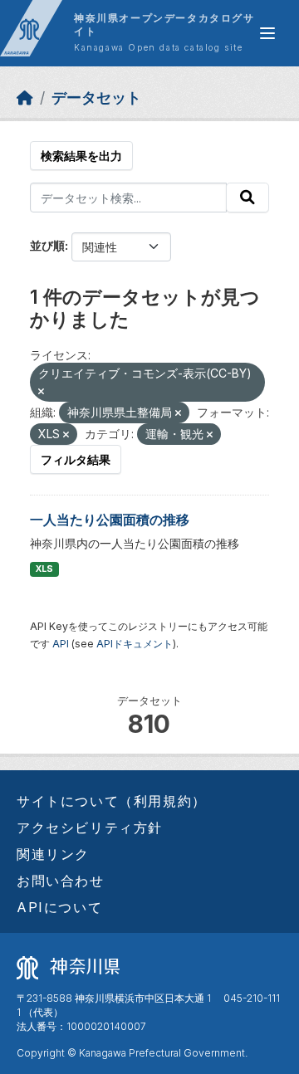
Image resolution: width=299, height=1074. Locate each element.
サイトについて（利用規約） (112, 801)
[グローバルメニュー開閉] (267, 33)
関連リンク (53, 854)
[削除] (41, 392)
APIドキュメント (134, 643)
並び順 (47, 245)
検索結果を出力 (81, 156)
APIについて (59, 907)
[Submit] (247, 197)
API (60, 643)
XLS (44, 569)
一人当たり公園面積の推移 (109, 519)
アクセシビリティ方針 (90, 827)
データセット (96, 97)
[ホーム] (25, 97)
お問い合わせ (61, 880)
